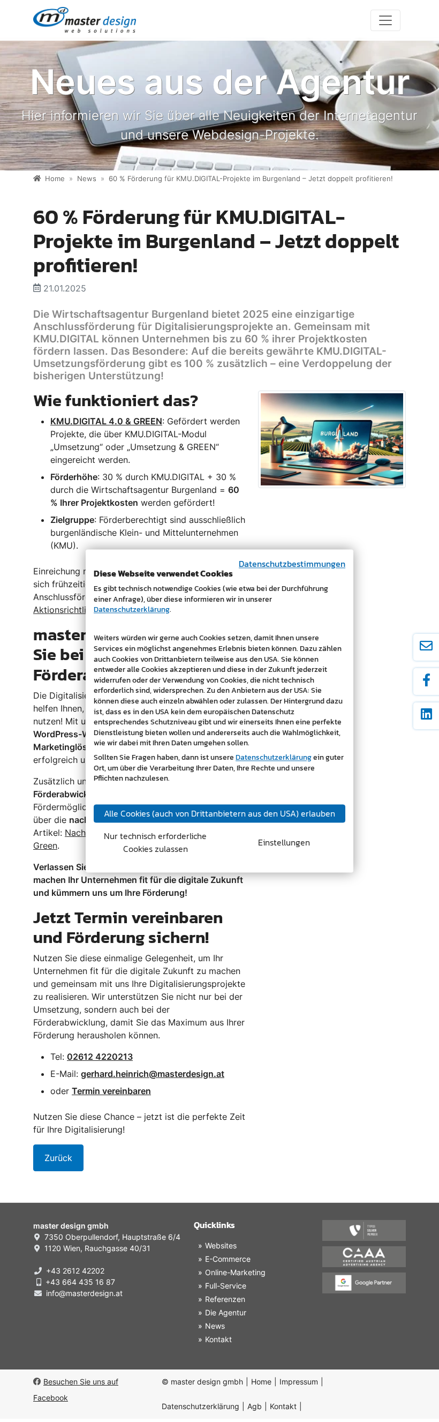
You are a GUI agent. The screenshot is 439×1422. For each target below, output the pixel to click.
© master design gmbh (202, 1381)
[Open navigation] (385, 20)
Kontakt (283, 1406)
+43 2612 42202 (75, 1270)
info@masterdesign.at (84, 1293)
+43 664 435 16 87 (80, 1281)
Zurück (58, 1157)
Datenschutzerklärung (200, 1406)
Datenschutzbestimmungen (292, 563)
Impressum (298, 1381)
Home (261, 1381)
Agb (254, 1406)
